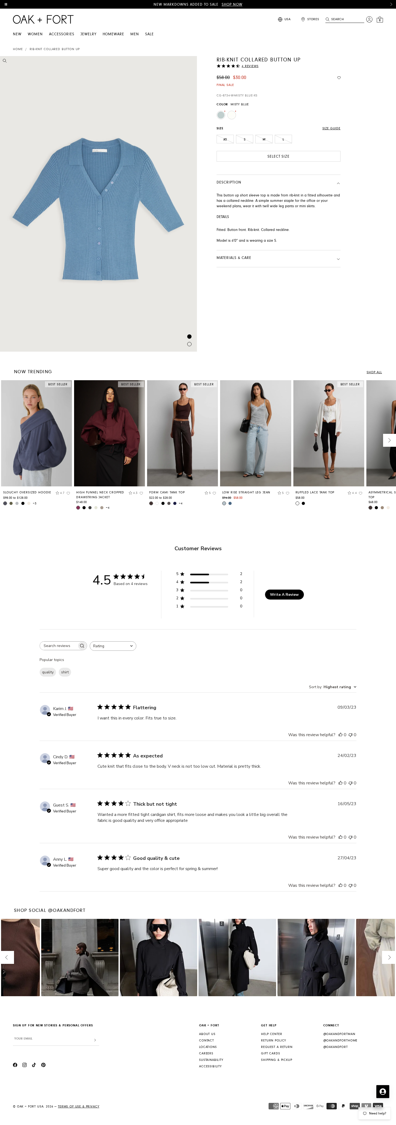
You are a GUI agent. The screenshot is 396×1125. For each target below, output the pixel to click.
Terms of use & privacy (78, 1106)
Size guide (331, 128)
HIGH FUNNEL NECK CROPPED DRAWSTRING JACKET (100, 495)
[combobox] (113, 646)
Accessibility (210, 1066)
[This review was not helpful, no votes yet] (350, 735)
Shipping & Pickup (276, 1060)
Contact (206, 1040)
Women (35, 34)
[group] (36, 445)
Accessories (61, 34)
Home (18, 49)
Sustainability (211, 1060)
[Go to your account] (369, 19)
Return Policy (273, 1040)
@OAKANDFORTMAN (339, 1034)
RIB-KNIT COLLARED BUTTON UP (55, 49)
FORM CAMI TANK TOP (167, 492)
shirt (65, 672)
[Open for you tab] (382, 1091)
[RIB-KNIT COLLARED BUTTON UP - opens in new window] (98, 204)
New (17, 34)
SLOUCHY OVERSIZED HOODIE (27, 492)
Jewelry (88, 34)
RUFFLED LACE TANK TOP (315, 492)
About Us (207, 1034)
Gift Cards (270, 1053)
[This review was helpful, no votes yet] (340, 735)
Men (134, 34)
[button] (391, 4)
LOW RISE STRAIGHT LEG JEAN (246, 492)
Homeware (113, 34)
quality (48, 672)
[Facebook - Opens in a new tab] (15, 1065)
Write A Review (284, 594)
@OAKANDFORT (335, 1047)
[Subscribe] (95, 1040)
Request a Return (276, 1047)
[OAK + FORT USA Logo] (43, 19)
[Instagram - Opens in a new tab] (24, 1065)
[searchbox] (58, 646)
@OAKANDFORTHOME (340, 1040)
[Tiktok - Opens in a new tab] (34, 1065)
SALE (149, 34)
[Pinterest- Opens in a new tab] (43, 1065)
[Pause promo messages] (6, 4)
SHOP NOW (232, 4)
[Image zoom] (4, 61)
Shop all (374, 372)
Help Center (271, 1034)
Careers (206, 1053)
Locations (208, 1047)
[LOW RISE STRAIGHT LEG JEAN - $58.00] (255, 433)
